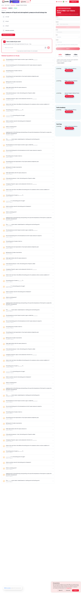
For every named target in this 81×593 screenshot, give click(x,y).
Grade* (57, 39)
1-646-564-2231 (59, 1)
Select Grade (59, 42)
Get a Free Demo (69, 82)
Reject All (60, 590)
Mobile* (57, 21)
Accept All (75, 590)
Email (57, 29)
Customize (68, 590)
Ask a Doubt (7, 5)
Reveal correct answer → (8, 34)
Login (66, 1)
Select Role (59, 37)
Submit (68, 48)
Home (2, 5)
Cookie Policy (69, 588)
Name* (57, 16)
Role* (57, 34)
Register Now (73, 1)
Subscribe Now (69, 70)
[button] (26, 17)
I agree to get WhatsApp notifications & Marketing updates (67, 44)
